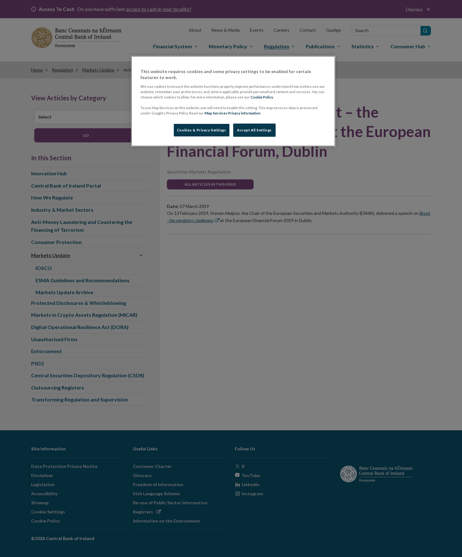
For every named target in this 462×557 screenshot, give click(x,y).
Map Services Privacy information (233, 113)
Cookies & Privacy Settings (201, 130)
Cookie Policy (261, 97)
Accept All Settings (254, 130)
